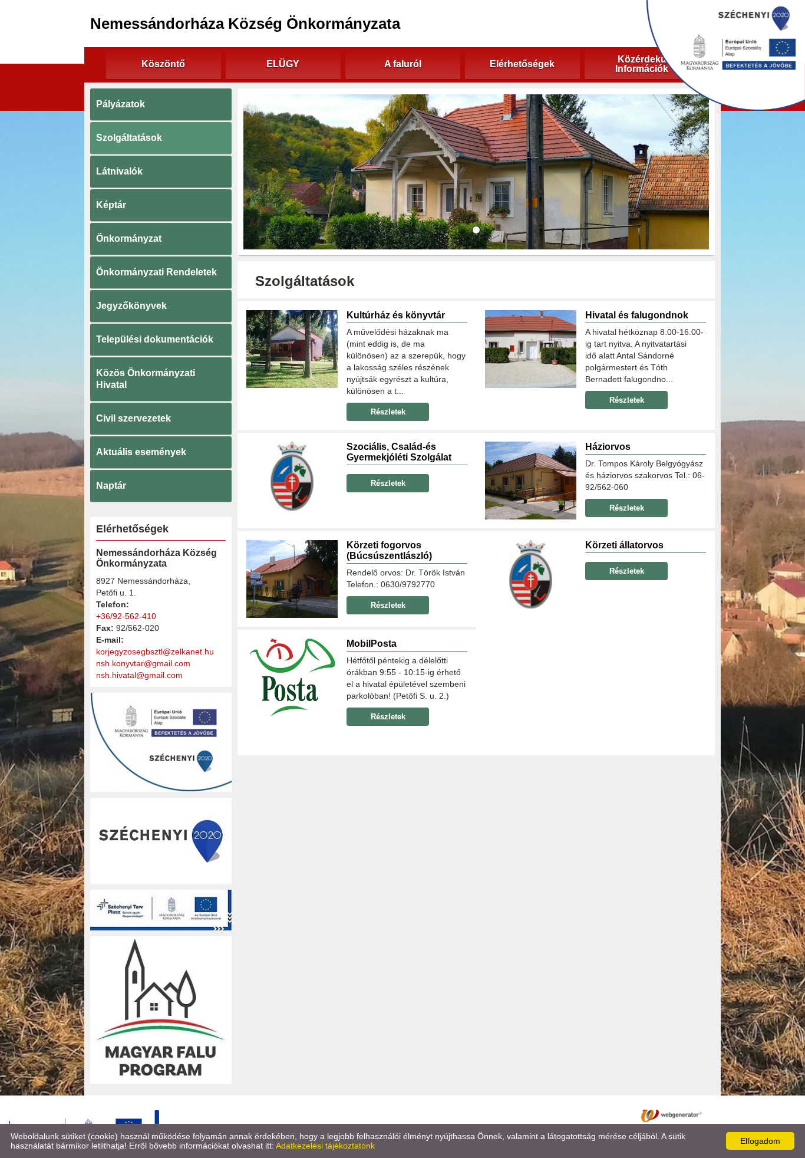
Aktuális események (141, 452)
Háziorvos (608, 447)
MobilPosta (372, 644)
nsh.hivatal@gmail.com (139, 675)
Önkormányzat (128, 238)
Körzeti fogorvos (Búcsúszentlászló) (389, 550)
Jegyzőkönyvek (131, 306)
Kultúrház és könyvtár (396, 315)
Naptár (111, 486)
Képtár (111, 205)
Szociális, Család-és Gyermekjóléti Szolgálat (399, 452)
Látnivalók (119, 171)
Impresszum (516, 1115)
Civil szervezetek (133, 418)
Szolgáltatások (129, 138)
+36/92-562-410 (126, 616)
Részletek (388, 411)
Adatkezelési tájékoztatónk (325, 1145)
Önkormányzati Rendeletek (156, 272)
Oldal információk (448, 1115)
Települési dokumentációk (154, 339)
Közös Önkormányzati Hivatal (145, 379)
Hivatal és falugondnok (636, 315)
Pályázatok (120, 104)
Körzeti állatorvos (624, 545)
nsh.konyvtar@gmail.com (143, 663)
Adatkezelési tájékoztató (359, 1115)
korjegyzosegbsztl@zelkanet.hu (155, 651)
